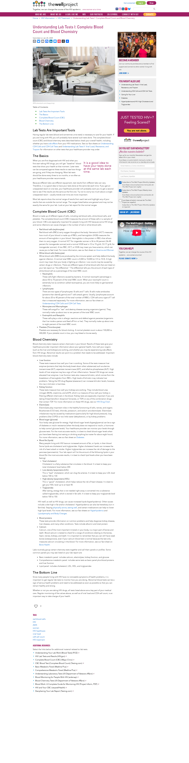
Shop (151, 3)
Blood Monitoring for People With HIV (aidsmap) (56, 677)
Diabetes (80, 437)
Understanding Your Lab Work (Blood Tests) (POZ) (56, 653)
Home (35, 18)
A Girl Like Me (71, 14)
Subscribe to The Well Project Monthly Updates (138, 182)
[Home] (67, 4)
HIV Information (48, 18)
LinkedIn (123, 9)
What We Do (55, 14)
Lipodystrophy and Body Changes (52, 513)
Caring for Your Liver (128, 95)
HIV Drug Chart (103, 402)
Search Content (154, 9)
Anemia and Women (105, 250)
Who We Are (40, 14)
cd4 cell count (39, 637)
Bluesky (129, 9)
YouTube (126, 9)
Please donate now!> (128, 258)
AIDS (35, 625)
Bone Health (44, 545)
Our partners (96, 14)
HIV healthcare (39, 631)
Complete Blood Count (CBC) (52, 117)
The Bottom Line (46, 124)
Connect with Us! (130, 14)
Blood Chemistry (46, 121)
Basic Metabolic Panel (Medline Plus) (50, 667)
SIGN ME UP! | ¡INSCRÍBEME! (130, 212)
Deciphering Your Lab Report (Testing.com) (53, 691)
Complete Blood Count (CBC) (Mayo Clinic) (54, 660)
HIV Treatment (64, 18)
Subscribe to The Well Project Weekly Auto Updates (137, 191)
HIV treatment (39, 640)
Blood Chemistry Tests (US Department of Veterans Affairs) (59, 680)
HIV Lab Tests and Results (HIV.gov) (50, 656)
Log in (141, 3)
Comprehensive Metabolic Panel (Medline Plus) (55, 670)
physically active (60, 507)
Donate (149, 14)
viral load (37, 634)
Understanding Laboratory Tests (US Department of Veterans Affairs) (64, 674)
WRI (84, 14)
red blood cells (39, 619)
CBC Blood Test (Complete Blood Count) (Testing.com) (58, 663)
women (36, 628)
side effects (53, 143)
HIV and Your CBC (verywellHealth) (50, 687)
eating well (72, 507)
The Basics (43, 114)
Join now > (124, 73)
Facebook (117, 9)
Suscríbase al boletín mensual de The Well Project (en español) (136, 201)
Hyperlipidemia (97, 510)
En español (112, 14)
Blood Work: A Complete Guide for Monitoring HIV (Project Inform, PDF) (66, 684)
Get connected (129, 3)
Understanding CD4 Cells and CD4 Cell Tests (61, 303)
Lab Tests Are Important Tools (52, 111)
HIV (34, 622)
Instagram (120, 9)
